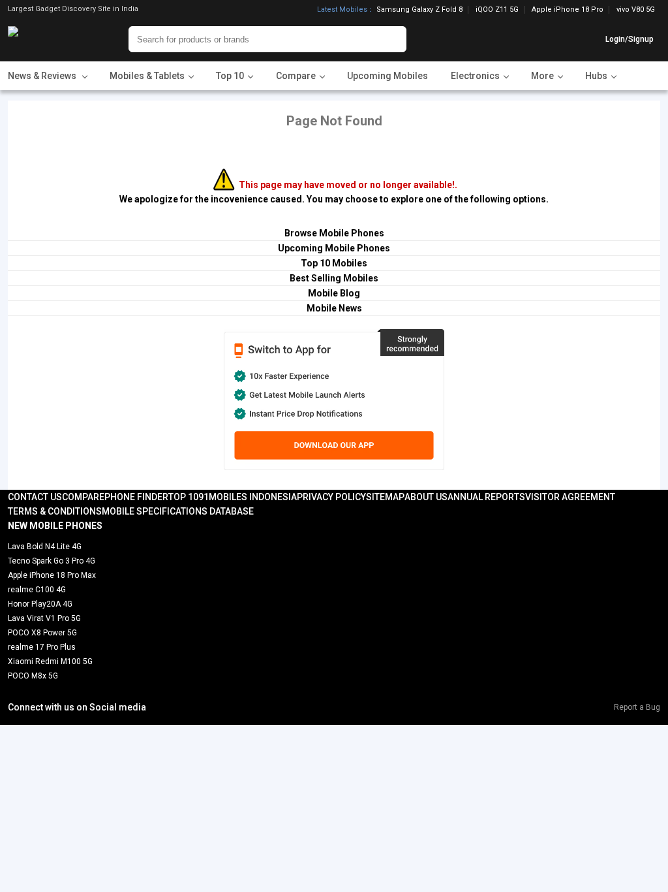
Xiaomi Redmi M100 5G (50, 661)
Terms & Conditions (55, 511)
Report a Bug (637, 707)
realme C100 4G (37, 589)
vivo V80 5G (635, 9)
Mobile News (334, 308)
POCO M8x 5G (33, 675)
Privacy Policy (331, 497)
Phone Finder (136, 497)
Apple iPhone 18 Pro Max (52, 575)
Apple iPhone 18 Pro (567, 10)
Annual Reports (486, 497)
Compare (83, 497)
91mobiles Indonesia (247, 497)
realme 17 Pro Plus (42, 647)
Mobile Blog (334, 293)
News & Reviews (43, 76)
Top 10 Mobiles (334, 263)
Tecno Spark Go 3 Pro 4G (51, 560)
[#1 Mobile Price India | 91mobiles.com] (48, 39)
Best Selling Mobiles (334, 278)
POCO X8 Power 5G (42, 632)
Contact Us (35, 497)
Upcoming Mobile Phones (334, 248)
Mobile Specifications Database (178, 511)
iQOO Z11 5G (497, 10)
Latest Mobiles (342, 10)
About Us (426, 497)
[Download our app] (334, 399)
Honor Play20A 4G (40, 604)
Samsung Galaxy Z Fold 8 (419, 10)
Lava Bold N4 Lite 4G (45, 546)
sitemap (385, 497)
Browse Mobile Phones (334, 233)
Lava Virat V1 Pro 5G (44, 618)
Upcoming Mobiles (387, 76)
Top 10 (183, 497)
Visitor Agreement (570, 497)
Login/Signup (629, 39)
